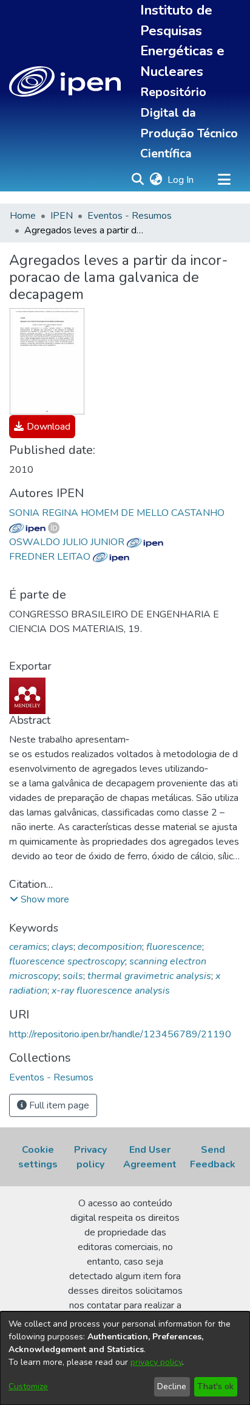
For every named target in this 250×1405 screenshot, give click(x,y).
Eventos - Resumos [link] (129, 215)
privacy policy (156, 1362)
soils (72, 976)
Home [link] (23, 215)
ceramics (28, 946)
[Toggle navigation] (224, 179)
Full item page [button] (58, 1105)
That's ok (215, 1386)
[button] (65, 81)
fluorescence (174, 946)
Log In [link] (181, 180)
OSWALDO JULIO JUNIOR (68, 542)
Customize (28, 1386)
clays (62, 946)
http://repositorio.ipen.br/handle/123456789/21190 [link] (120, 1034)
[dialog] (125, 1358)
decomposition (110, 946)
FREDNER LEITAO (51, 556)
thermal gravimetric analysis (149, 976)
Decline (171, 1386)
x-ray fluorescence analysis (111, 990)
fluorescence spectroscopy (67, 961)
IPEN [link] (61, 215)
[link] (42, 426)
